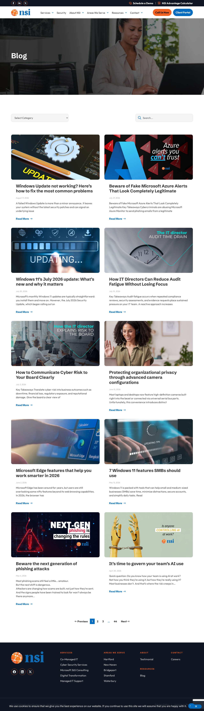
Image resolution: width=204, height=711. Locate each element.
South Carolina (146, 85)
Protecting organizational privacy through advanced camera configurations (143, 377)
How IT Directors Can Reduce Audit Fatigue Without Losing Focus (145, 282)
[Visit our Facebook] (13, 3)
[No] (196, 706)
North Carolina (146, 73)
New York (107, 73)
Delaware (179, 27)
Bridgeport (108, 27)
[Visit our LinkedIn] (19, 3)
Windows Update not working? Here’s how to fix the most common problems (54, 188)
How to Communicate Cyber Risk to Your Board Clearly (51, 375)
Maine (105, 50)
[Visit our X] (25, 3)
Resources (118, 12)
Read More (22, 218)
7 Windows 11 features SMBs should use (144, 473)
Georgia (142, 38)
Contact (134, 12)
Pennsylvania (181, 73)
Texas (105, 97)
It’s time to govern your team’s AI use (146, 563)
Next (124, 621)
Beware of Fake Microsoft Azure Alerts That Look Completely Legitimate (148, 188)
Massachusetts (182, 50)
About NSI (74, 12)
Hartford (179, 38)
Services (45, 12)
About (144, 652)
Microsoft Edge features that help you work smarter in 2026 (53, 473)
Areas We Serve (96, 12)
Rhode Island (109, 85)
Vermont (143, 97)
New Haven (144, 62)
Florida (106, 38)
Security (61, 12)
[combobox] (164, 118)
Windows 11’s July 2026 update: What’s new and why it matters (55, 282)
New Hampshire (111, 62)
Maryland (143, 50)
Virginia (178, 97)
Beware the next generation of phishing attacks (46, 566)
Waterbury (108, 108)
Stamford (179, 85)
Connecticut (145, 27)
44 (116, 621)
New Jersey (180, 62)
